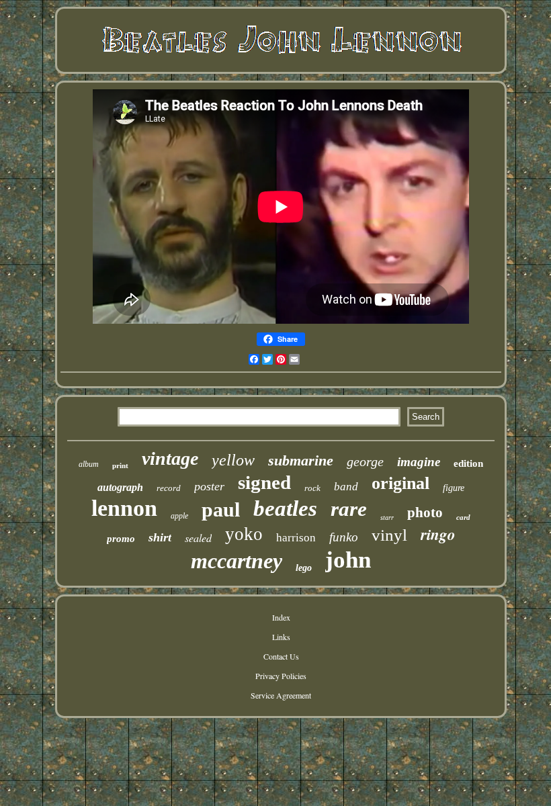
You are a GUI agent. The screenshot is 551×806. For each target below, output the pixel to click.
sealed (198, 538)
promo (121, 538)
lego (304, 568)
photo (425, 512)
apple (179, 516)
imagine (418, 462)
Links (281, 636)
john (348, 560)
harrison (296, 537)
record (169, 488)
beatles (285, 508)
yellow (233, 460)
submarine (300, 460)
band (346, 486)
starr (387, 517)
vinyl (389, 535)
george (365, 461)
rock (312, 488)
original (400, 483)
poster (209, 486)
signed (264, 482)
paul (221, 509)
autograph (120, 487)
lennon (124, 508)
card (463, 517)
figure (453, 488)
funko (343, 537)
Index (281, 617)
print (120, 465)
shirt (160, 537)
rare (349, 509)
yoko (244, 534)
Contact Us (281, 656)
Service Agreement (281, 695)
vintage (170, 458)
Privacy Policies (280, 675)
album (89, 464)
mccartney (236, 561)
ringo (438, 534)
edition (468, 463)
